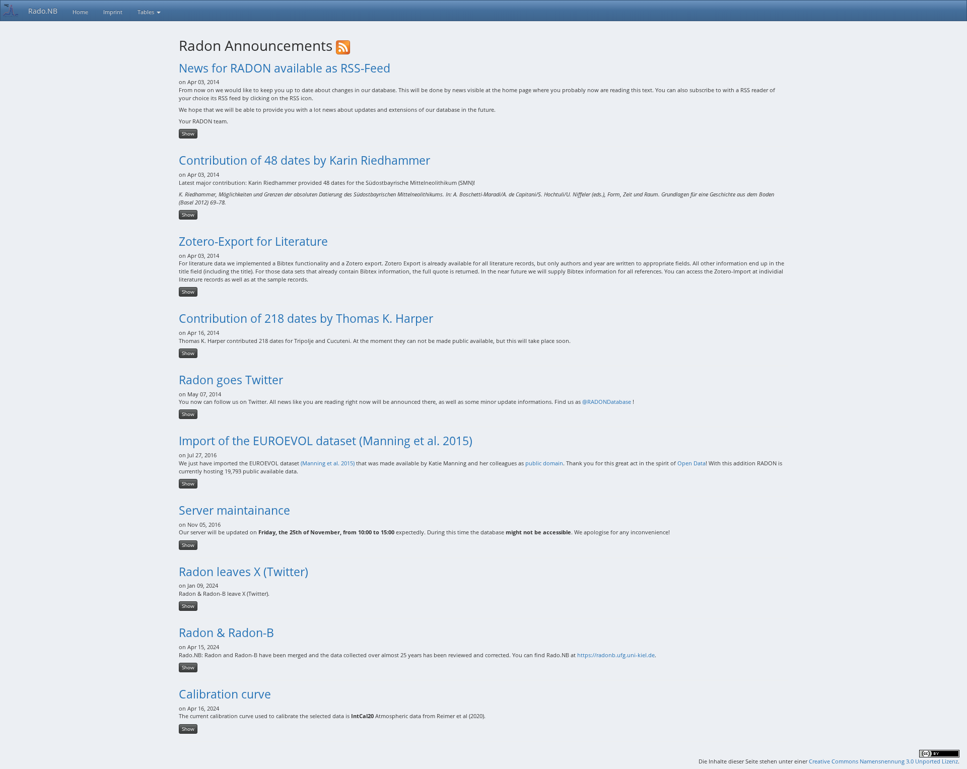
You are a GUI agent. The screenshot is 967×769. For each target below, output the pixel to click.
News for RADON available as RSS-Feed (284, 68)
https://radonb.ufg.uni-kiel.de (616, 655)
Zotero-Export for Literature (253, 241)
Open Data (691, 463)
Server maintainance (234, 510)
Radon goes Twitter (231, 380)
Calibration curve (225, 694)
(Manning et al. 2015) (328, 463)
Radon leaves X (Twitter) (243, 572)
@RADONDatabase (606, 401)
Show (188, 133)
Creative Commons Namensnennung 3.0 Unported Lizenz (883, 761)
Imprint (112, 12)
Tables (146, 12)
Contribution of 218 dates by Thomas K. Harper (306, 318)
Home (80, 12)
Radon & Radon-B (226, 632)
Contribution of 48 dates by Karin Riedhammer (304, 160)
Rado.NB (42, 11)
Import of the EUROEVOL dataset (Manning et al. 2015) (325, 441)
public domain (544, 463)
